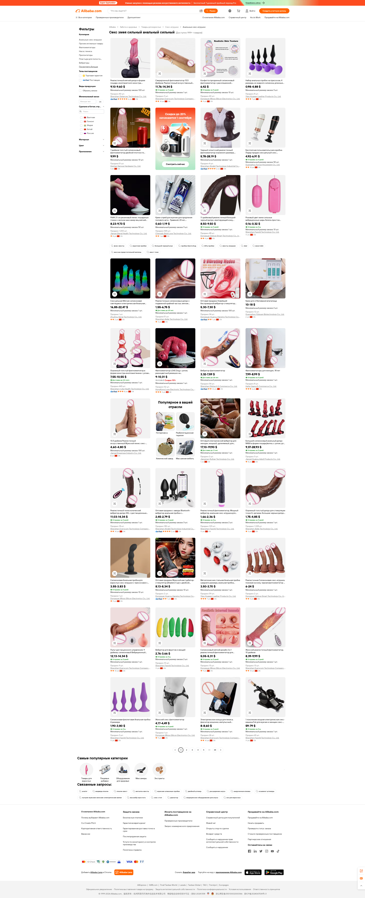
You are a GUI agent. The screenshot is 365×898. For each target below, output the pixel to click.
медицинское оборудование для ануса (202, 798)
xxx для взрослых (233, 798)
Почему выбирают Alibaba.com (95, 817)
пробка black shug (188, 246)
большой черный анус (164, 246)
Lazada (183, 885)
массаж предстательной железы (127, 252)
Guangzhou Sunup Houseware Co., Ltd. (263, 164)
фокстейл (259, 246)
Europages (224, 885)
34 (215, 750)
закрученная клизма (242, 791)
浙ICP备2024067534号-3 (255, 894)
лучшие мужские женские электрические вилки (102, 798)
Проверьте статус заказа (259, 828)
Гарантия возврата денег (134, 823)
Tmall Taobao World (168, 885)
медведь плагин (101, 791)
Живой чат (211, 823)
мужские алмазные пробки (168, 791)
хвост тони (154, 252)
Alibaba (112, 27)
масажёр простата (138, 798)
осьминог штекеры (266, 791)
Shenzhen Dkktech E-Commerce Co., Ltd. (218, 386)
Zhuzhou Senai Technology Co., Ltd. (126, 317)
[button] (201, 11)
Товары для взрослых (151, 27)
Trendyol (213, 885)
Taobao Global (194, 885)
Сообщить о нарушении (217, 847)
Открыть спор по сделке (217, 828)
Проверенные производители (178, 821)
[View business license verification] (208, 893)
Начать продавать (256, 823)
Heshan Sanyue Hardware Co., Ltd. (125, 166)
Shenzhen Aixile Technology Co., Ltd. (171, 319)
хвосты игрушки (229, 246)
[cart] (239, 11)
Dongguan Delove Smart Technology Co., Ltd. (220, 236)
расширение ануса (217, 791)
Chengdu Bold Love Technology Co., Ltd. (173, 233)
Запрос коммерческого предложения (182, 826)
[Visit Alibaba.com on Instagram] (266, 851)
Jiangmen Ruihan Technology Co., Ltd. (217, 459)
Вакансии (85, 834)
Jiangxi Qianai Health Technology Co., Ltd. (128, 233)
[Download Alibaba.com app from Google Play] (274, 872)
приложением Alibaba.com (229, 872)
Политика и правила (132, 850)
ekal (245, 246)
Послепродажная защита (134, 836)
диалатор (174, 798)
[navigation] (91, 389)
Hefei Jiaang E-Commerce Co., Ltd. (261, 386)
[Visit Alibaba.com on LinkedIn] (255, 851)
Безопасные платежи (133, 817)
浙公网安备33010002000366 (229, 894)
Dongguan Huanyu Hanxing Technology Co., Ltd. (220, 317)
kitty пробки (209, 246)
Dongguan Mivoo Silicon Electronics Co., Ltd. (220, 99)
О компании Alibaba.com (93, 811)
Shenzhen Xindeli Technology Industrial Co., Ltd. (220, 166)
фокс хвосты (119, 246)
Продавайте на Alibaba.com (260, 817)
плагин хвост (122, 791)
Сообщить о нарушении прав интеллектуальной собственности (222, 840)
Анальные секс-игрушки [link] (194, 27)
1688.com (153, 885)
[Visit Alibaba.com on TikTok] (278, 851)
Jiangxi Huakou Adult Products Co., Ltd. (263, 459)
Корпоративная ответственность (96, 828)
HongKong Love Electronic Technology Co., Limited (175, 389)
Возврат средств (214, 834)
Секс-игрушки (172, 27)
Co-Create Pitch (88, 823)
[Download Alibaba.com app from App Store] (253, 872)
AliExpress (141, 885)
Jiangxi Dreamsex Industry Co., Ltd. (125, 453)
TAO (205, 885)
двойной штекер (194, 791)
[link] (361, 871)
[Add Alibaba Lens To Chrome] (123, 872)
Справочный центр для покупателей (223, 817)
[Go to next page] (220, 749)
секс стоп (158, 798)
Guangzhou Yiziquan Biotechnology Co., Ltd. (265, 314)
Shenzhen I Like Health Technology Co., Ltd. (129, 389)
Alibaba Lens (96, 872)
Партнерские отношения (259, 839)
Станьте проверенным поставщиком (265, 834)
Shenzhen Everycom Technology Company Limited (175, 99)
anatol (84, 791)
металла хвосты (142, 791)
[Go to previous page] (175, 749)
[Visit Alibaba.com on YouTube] (272, 851)
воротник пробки (139, 246)
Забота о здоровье (128, 27)
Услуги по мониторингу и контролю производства (139, 843)
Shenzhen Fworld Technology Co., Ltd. (262, 232)
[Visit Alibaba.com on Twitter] (261, 851)
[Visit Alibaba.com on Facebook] (249, 851)
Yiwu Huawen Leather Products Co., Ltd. (263, 96)
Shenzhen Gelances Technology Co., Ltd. (128, 96)
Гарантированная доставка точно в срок (139, 829)
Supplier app (189, 872)
